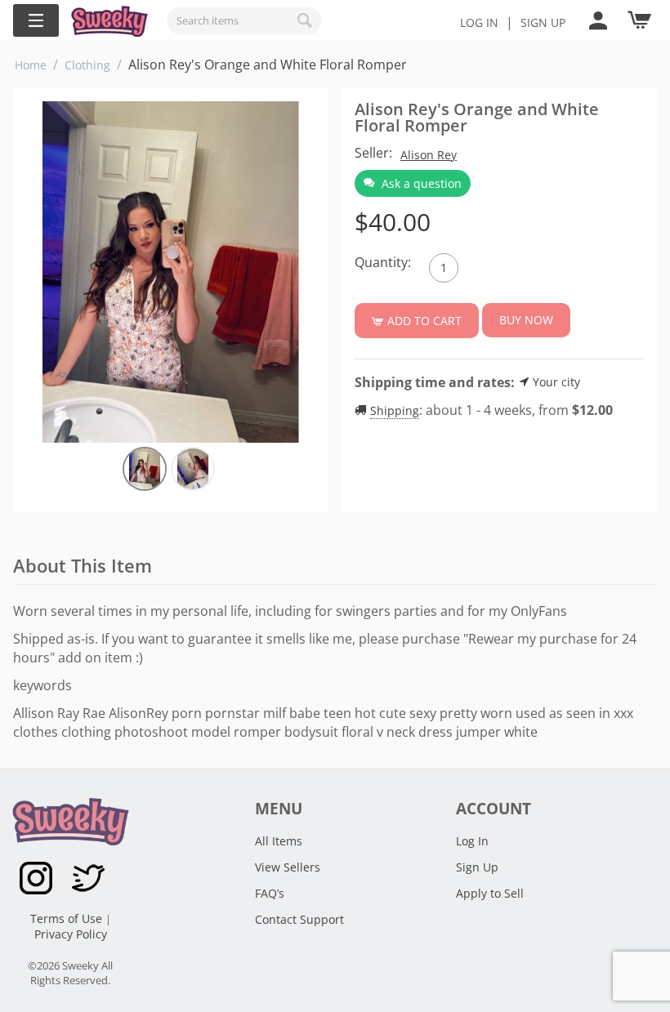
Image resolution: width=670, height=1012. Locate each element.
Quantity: (383, 262)
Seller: (373, 153)
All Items (278, 841)
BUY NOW (526, 320)
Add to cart (424, 320)
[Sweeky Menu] (36, 20)
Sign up (542, 22)
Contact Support (299, 919)
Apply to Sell (490, 893)
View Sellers (287, 867)
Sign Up (477, 867)
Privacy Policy (70, 934)
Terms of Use (67, 918)
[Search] (305, 20)
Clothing (87, 65)
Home (31, 65)
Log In (479, 22)
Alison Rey (428, 155)
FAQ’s (269, 893)
